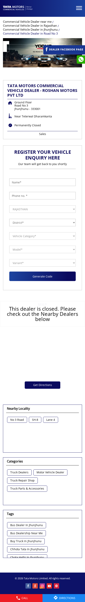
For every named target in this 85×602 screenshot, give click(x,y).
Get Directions (42, 385)
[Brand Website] (57, 586)
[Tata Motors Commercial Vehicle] (18, 8)
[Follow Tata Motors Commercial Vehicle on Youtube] (50, 586)
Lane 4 (50, 420)
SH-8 (35, 420)
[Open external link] (64, 53)
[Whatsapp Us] (81, 59)
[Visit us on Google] (35, 586)
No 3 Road (17, 420)
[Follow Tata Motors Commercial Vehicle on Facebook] (28, 586)
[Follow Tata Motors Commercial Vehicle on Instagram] (42, 586)
